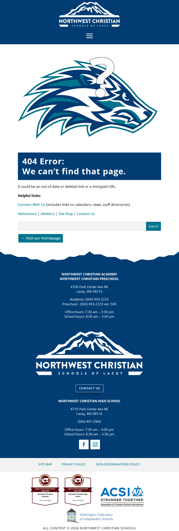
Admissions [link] (27, 213)
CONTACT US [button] (89, 388)
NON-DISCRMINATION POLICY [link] (118, 464)
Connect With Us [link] (31, 204)
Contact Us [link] (86, 213)
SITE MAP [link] (45, 464)
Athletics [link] (48, 213)
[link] (89, 25)
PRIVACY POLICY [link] (74, 464)
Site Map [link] (66, 213)
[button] (89, 35)
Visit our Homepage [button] (43, 238)
